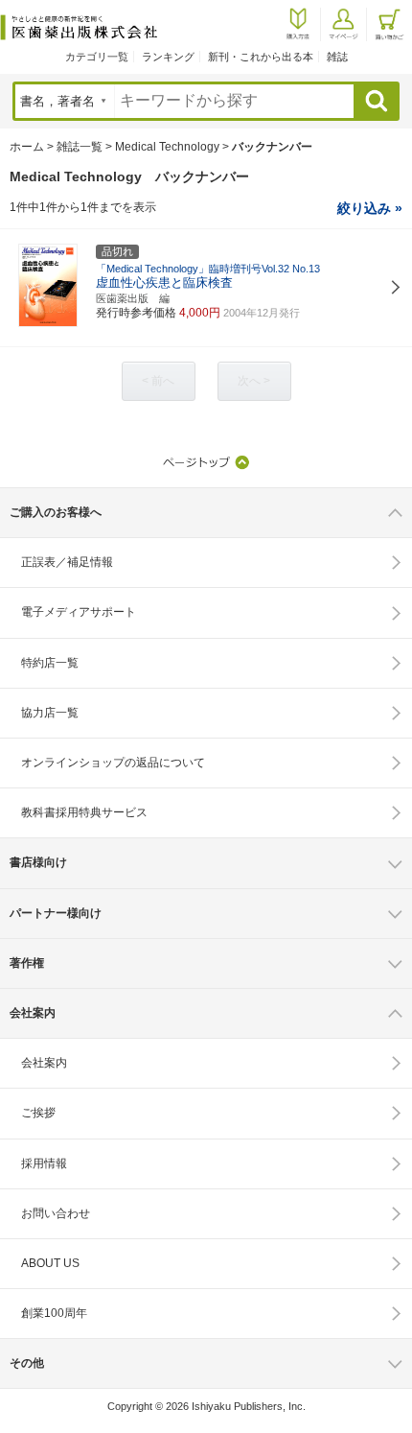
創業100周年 (54, 1313)
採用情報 (44, 1163)
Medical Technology (167, 146)
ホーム (27, 146)
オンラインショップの (113, 762)
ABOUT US (50, 1263)
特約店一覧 (50, 663)
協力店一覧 (50, 712)
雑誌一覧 (80, 146)
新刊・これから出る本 (260, 56)
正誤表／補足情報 (67, 562)
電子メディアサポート (78, 612)
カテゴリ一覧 (96, 56)
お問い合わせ (55, 1213)
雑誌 (337, 56)
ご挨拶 (38, 1112)
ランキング (168, 56)
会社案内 (44, 1062)
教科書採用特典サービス (84, 812)
